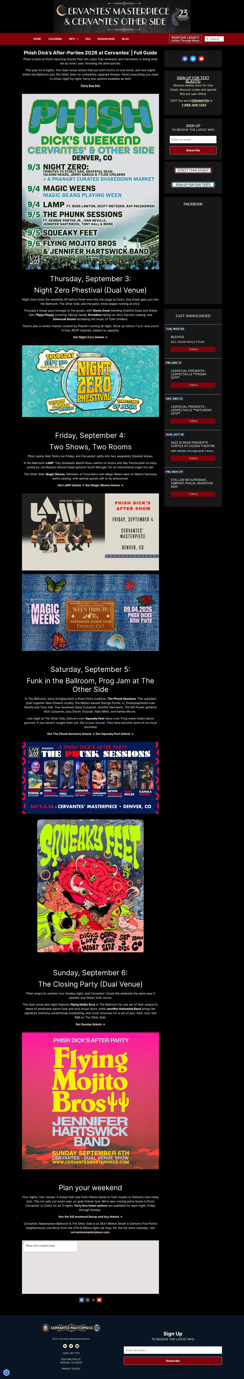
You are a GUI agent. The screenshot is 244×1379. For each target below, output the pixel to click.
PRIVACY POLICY (71, 1368)
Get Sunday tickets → (90, 1024)
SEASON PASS (106, 38)
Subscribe (193, 150)
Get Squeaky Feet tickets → (115, 734)
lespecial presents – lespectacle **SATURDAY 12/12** (191, 410)
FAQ (87, 38)
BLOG (125, 38)
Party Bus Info (90, 85)
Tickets (193, 349)
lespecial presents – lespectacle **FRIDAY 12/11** (188, 374)
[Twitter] (193, 59)
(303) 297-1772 (71, 1353)
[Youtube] (99, 1299)
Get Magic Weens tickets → (104, 485)
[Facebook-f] (185, 59)
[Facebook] (81, 1299)
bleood (177, 337)
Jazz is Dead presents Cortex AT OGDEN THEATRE (193, 444)
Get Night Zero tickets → (90, 337)
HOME (37, 38)
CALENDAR (55, 38)
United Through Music (185, 40)
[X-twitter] (93, 1299)
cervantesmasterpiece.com (90, 1232)
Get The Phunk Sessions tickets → (71, 734)
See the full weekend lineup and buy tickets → (90, 1216)
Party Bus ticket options (91, 1205)
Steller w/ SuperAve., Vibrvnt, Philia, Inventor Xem (192, 483)
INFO (72, 38)
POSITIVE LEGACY (185, 37)
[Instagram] (87, 1299)
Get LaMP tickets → (71, 485)
